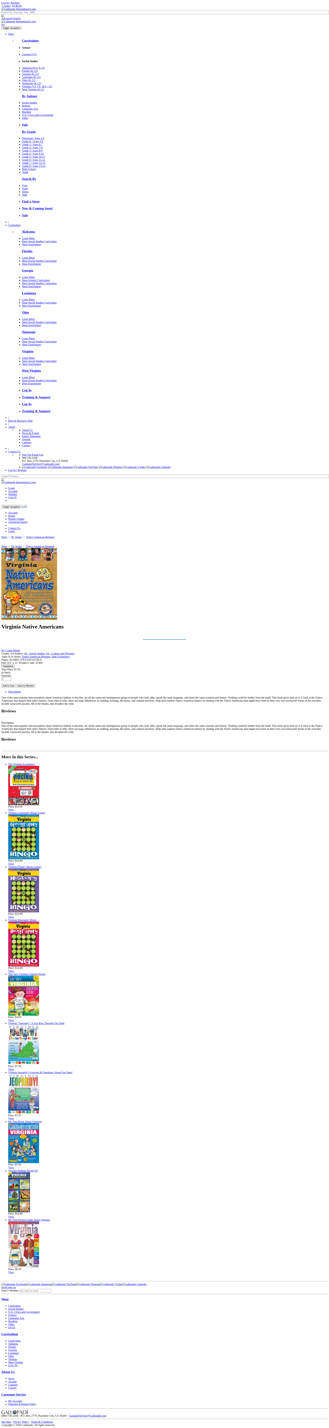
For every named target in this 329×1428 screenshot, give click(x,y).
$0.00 (17, 5)
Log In (27, 390)
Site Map (6, 1421)
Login (11, 488)
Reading (26, 111)
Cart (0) (12, 497)
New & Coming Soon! (37, 208)
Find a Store (30, 201)
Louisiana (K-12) (31, 77)
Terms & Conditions (42, 1421)
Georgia (27, 270)
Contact (6, 5)
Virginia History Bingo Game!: (25, 866)
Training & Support (36, 397)
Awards (26, 439)
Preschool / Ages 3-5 (33, 138)
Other (25, 118)
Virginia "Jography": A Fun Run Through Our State (36, 1023)
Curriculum (30, 40)
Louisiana (29, 293)
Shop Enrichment (31, 244)
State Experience (61, 656)
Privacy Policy (21, 1421)
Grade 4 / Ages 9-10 (33, 153)
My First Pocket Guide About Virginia (29, 1219)
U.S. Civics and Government (37, 115)
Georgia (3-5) (29, 54)
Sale (25, 125)
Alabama (28, 231)
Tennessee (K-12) (31, 83)
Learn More (28, 238)
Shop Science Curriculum (36, 280)
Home (11, 515)
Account (12, 491)
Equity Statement (31, 436)
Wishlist (12, 494)
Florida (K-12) (30, 71)
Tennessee (28, 332)
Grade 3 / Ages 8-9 (32, 150)
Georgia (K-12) (30, 74)
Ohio (25, 312)
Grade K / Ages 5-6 (32, 141)
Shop (11, 34)
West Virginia (31, 370)
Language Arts (30, 108)
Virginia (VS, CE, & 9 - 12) (37, 86)
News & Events (30, 433)
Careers (26, 445)
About (11, 427)
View (11, 809)
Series (25, 191)
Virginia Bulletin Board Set (23, 1170)
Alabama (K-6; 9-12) (33, 67)
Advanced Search (11, 18)
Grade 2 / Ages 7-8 (32, 147)
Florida (27, 251)
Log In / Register (10, 2)
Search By (29, 179)
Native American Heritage (40, 537)
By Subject (29, 96)
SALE (11, 1327)
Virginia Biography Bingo (22, 920)
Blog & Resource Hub (20, 420)
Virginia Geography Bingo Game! (26, 812)
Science (26, 105)
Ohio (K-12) (28, 80)
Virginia (27, 351)
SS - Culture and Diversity (60, 653)
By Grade (29, 132)
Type (24, 185)
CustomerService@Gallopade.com (40, 464)
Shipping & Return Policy (22, 1404)
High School (29, 169)
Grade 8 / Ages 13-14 (33, 166)
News (11, 1378)
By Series (16, 537)
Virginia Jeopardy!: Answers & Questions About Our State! (40, 1072)
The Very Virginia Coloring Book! (27, 974)
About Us (27, 430)
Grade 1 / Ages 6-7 (32, 144)
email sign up (8, 1287)
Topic (25, 188)
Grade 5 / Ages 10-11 (33, 156)
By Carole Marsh (10, 650)
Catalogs (26, 442)
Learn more (14, 1340)
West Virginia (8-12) (33, 89)
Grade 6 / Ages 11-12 (33, 159)
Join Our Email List (32, 454)
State (24, 194)
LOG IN (13, 1365)
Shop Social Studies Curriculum (39, 241)
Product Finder (16, 518)
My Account (15, 1401)
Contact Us (14, 451)
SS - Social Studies (34, 653)
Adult (25, 172)
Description (14, 691)
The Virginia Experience (21, 764)
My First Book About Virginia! (25, 1121)
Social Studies (29, 102)
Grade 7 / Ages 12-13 (33, 162)
